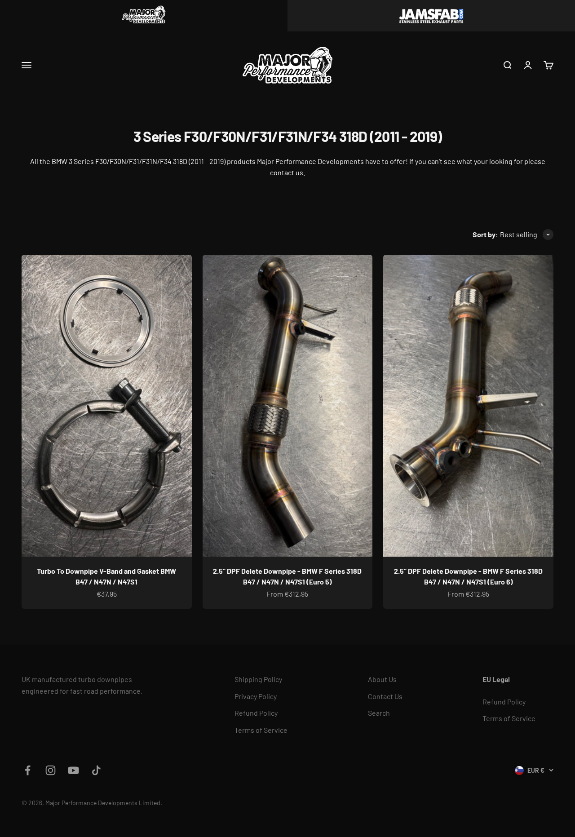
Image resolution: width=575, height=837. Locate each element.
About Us (382, 679)
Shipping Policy (258, 679)
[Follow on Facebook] (28, 770)
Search (379, 713)
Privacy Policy (255, 696)
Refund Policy (256, 713)
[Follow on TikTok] (96, 770)
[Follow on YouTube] (73, 770)
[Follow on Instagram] (50, 770)
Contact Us (385, 696)
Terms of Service (261, 730)
